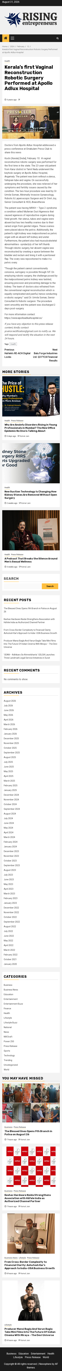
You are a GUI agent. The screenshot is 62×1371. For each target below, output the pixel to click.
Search (11, 579)
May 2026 (8, 715)
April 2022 (8, 945)
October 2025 (10, 748)
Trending (8, 1060)
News (6, 1032)
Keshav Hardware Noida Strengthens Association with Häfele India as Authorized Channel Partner (28, 1198)
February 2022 (10, 954)
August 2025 (10, 757)
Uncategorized (11, 1065)
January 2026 (10, 734)
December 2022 (11, 907)
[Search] (57, 38)
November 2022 (11, 912)
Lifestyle (8, 1018)
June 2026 (9, 710)
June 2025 (9, 766)
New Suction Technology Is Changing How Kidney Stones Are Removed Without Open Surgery (31, 494)
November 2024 (11, 799)
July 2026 (8, 705)
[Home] (5, 38)
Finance (7, 1008)
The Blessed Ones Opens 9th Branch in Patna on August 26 (28, 1133)
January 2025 (10, 790)
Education (8, 994)
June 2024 (9, 823)
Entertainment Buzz (13, 1004)
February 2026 (10, 729)
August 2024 (10, 813)
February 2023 (10, 898)
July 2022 (8, 931)
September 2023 (12, 865)
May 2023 (8, 884)
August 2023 (10, 870)
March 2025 (9, 781)
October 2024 (10, 804)
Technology (9, 1055)
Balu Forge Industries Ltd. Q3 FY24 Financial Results (45, 355)
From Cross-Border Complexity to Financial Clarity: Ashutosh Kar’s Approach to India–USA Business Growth (30, 1265)
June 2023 (9, 879)
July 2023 (8, 875)
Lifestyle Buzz (10, 1022)
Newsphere (45, 1364)
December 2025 (11, 738)
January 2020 (10, 964)
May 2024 (8, 828)
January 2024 (10, 846)
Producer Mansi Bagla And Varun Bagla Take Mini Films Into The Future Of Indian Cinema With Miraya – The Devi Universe (30, 643)
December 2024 (11, 795)
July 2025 (8, 762)
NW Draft (8, 1036)
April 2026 (8, 719)
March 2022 (9, 950)
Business (8, 985)
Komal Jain (24, 436)
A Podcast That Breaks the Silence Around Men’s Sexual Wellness (31, 560)
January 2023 (10, 903)
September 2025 (12, 752)
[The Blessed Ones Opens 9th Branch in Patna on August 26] (31, 1103)
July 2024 (8, 818)
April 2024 (8, 832)
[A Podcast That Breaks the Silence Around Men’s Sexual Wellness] (31, 530)
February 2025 (10, 785)
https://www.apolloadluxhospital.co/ (23, 318)
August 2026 (10, 701)
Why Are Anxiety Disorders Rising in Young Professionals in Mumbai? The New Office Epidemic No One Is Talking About (31, 428)
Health (7, 61)
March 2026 (9, 724)
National (8, 1027)
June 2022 (9, 936)
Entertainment (11, 999)
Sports (7, 1051)
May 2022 (8, 940)
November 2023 (11, 856)
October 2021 (10, 959)
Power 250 (9, 1041)
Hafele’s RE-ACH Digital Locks (17, 353)
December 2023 (11, 851)
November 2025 (11, 743)
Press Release (17, 421)
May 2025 (8, 771)
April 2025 (8, 776)
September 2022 (12, 922)
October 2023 (10, 860)
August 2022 (10, 926)
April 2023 (8, 889)
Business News (11, 989)
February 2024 (10, 842)
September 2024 (12, 809)
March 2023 (9, 893)
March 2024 (9, 837)
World (6, 1069)
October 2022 (10, 917)
